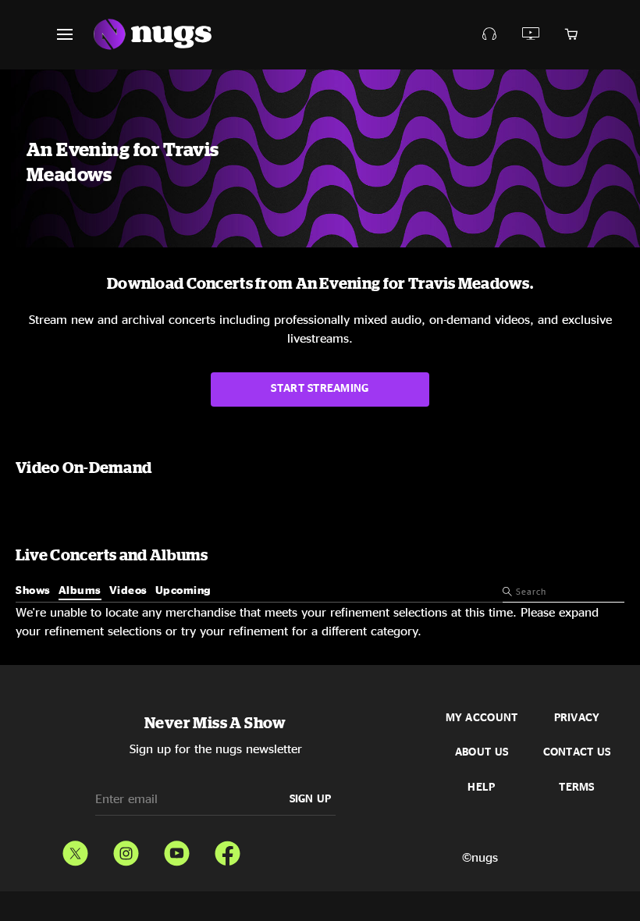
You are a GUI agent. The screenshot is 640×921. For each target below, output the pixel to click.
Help (481, 786)
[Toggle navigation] (74, 34)
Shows (33, 590)
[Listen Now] (531, 33)
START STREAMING (319, 387)
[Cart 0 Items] (571, 34)
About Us (481, 751)
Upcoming (183, 590)
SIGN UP (311, 798)
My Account (482, 717)
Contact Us (577, 751)
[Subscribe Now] (489, 33)
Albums (80, 590)
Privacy (577, 717)
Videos (128, 590)
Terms (576, 786)
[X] (75, 850)
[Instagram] (126, 850)
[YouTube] (177, 850)
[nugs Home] (153, 35)
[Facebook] (227, 850)
